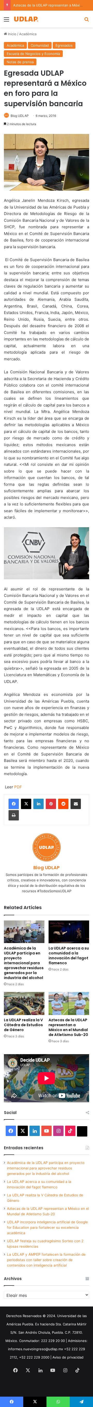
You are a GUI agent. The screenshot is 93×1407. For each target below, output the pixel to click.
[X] (26, 804)
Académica (27, 34)
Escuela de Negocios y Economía (33, 54)
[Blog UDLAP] (26, 19)
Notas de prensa (20, 62)
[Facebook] (14, 804)
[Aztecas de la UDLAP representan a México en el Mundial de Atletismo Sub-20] (69, 1003)
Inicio (11, 34)
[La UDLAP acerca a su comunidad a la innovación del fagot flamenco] (69, 932)
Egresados (64, 45)
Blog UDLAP (20, 116)
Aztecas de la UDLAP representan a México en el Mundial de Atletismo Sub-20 (68, 1027)
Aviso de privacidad (67, 1357)
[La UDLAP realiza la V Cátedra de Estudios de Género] (24, 1003)
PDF (18, 786)
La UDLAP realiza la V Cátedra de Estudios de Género (23, 1024)
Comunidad (40, 45)
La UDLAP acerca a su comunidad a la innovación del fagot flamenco (69, 956)
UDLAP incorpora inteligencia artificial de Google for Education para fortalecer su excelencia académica (47, 1227)
